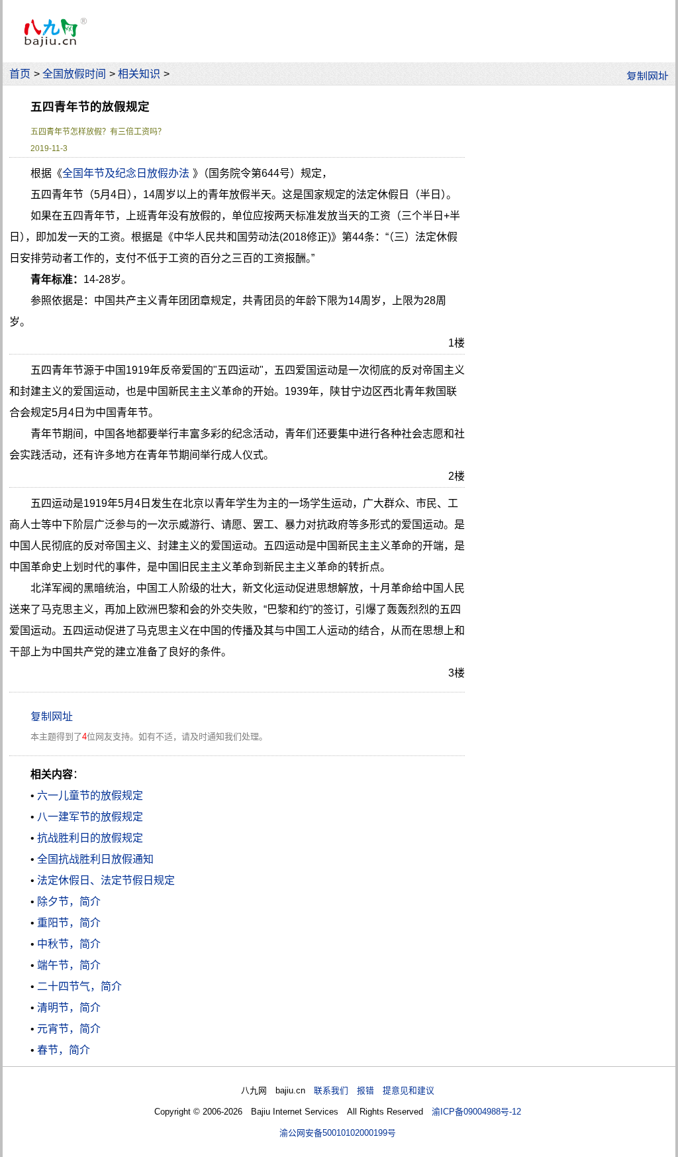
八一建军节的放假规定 (90, 816)
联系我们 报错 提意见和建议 (374, 1090)
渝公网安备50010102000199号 (337, 1133)
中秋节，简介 (69, 944)
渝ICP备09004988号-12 (476, 1112)
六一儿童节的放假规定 (90, 795)
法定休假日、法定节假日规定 (106, 880)
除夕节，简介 (69, 901)
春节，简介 (63, 1050)
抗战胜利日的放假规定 (90, 838)
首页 (19, 74)
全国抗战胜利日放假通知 (95, 859)
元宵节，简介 (69, 1028)
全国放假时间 (74, 74)
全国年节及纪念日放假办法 (125, 173)
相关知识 (139, 74)
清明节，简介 (69, 1007)
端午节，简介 (69, 965)
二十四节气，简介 (79, 986)
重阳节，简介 (69, 922)
